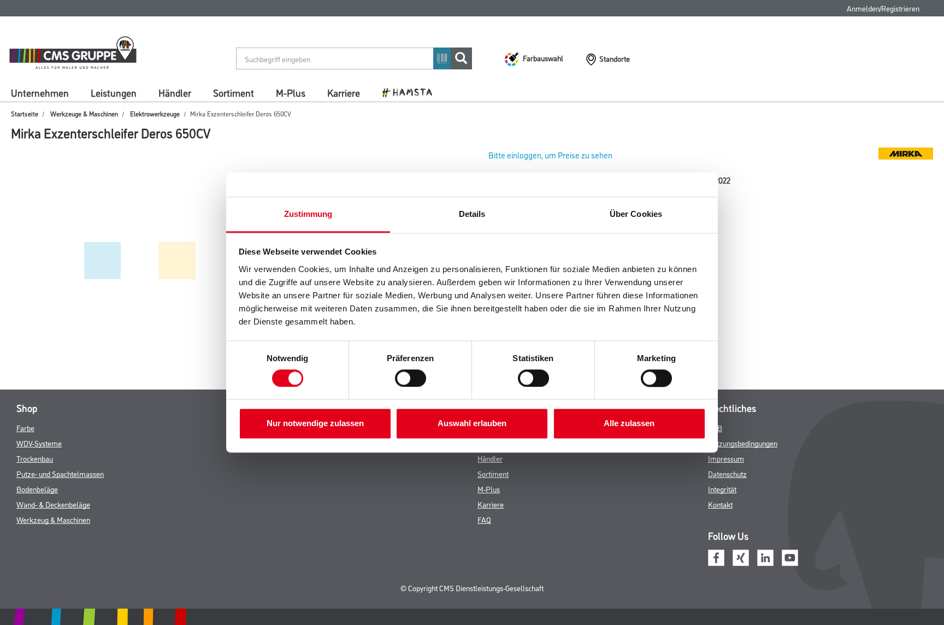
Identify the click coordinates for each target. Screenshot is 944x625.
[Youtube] (790, 556)
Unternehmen (40, 92)
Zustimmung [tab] (308, 214)
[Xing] (741, 556)
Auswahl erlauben (472, 423)
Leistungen (114, 92)
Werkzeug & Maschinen (53, 519)
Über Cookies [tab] (636, 214)
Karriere (343, 92)
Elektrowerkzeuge (155, 113)
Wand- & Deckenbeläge (53, 504)
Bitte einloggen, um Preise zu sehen (550, 155)
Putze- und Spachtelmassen (60, 473)
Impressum (726, 458)
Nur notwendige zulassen (315, 423)
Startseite (24, 113)
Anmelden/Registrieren (883, 8)
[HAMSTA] (411, 92)
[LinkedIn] (765, 556)
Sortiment (233, 92)
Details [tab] (472, 214)
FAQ (484, 519)
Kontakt (720, 504)
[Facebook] (716, 556)
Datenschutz (727, 473)
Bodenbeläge (37, 489)
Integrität (722, 489)
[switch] (413, 378)
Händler (174, 92)
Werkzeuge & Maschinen (84, 113)
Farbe (25, 427)
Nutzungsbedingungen (742, 443)
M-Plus (290, 92)
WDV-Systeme (39, 443)
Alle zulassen (629, 423)
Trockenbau (34, 458)
